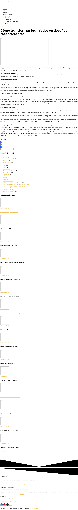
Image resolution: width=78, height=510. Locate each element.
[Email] (39, 145)
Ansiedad (5, 157)
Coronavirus (6, 160)
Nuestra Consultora (8, 14)
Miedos (3, 138)
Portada (5, 9)
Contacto (5, 23)
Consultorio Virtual (10, 18)
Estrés (4, 167)
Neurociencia (6, 174)
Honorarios (8, 19)
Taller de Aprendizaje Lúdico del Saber (12, 182)
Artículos (5, 11)
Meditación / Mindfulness (9, 170)
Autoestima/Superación (8, 159)
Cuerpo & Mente (7, 162)
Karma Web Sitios (34, 508)
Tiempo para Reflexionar (9, 189)
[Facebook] (39, 141)
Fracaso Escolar (6, 169)
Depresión (5, 164)
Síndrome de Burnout (8, 181)
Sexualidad (5, 179)
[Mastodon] (39, 143)
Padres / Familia (7, 176)
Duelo (4, 165)
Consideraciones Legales (11, 21)
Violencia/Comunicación (8, 191)
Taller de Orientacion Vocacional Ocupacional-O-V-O (15, 186)
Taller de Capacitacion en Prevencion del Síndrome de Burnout (18, 184)
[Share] (39, 147)
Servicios (5, 12)
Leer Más (24, 485)
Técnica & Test (6, 187)
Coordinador (8, 16)
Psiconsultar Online (5, 2)
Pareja (4, 177)
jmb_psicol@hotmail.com (9, 498)
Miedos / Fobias (7, 172)
